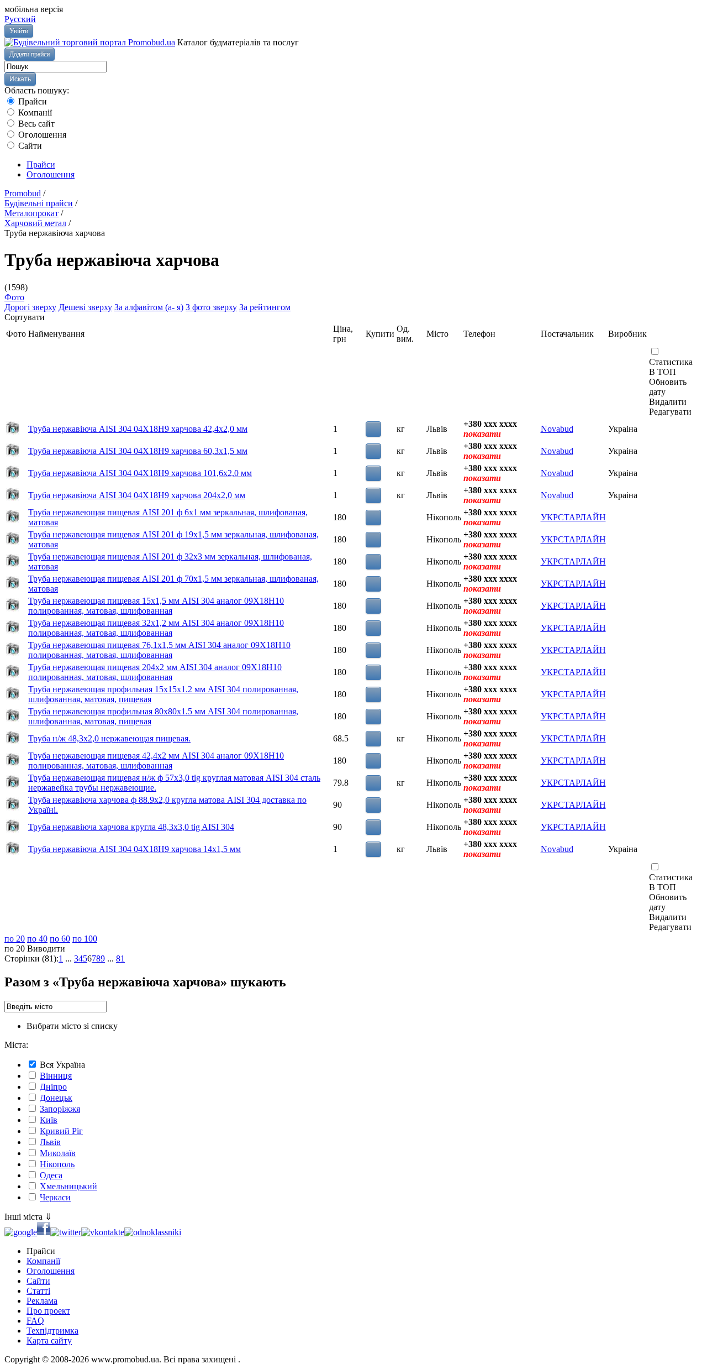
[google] (20, 1232)
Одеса (51, 1175)
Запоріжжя (60, 1109)
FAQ (35, 1320)
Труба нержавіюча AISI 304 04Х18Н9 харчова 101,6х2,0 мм (140, 473)
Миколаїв (58, 1153)
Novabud (557, 428)
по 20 (14, 938)
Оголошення (41, 134)
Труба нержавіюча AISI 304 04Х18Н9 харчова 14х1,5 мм (134, 849)
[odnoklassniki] (152, 1232)
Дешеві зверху (85, 307)
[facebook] (43, 1232)
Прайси (31, 101)
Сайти (29, 145)
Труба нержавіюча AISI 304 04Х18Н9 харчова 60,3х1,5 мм (137, 451)
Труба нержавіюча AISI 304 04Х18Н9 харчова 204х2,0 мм (136, 495)
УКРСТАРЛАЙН (573, 517)
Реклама (42, 1300)
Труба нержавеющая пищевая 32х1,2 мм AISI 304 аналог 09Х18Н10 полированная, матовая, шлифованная (156, 628)
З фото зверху (211, 307)
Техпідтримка (52, 1330)
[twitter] (65, 1232)
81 (120, 958)
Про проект (48, 1310)
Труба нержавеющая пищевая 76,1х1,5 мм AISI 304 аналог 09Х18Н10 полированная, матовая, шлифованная (159, 650)
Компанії (34, 112)
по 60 (60, 938)
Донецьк (56, 1097)
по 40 (37, 938)
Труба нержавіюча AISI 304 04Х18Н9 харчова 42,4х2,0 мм (137, 428)
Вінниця (56, 1075)
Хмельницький (68, 1186)
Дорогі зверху (30, 307)
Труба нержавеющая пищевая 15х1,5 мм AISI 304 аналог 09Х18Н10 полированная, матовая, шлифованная (156, 605)
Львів (50, 1142)
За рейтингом (265, 307)
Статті (38, 1290)
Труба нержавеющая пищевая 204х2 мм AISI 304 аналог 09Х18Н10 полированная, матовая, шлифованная (155, 672)
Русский (20, 19)
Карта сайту (49, 1340)
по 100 (84, 938)
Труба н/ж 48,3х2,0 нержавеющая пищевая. (109, 738)
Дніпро (53, 1086)
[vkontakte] (102, 1232)
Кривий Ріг (61, 1131)
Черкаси (55, 1197)
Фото (14, 297)
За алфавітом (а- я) (148, 307)
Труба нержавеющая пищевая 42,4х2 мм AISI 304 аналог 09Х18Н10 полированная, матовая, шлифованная (156, 760)
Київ (48, 1120)
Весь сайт (35, 123)
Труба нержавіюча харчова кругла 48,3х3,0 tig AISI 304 (131, 827)
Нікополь (57, 1164)
